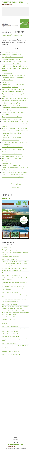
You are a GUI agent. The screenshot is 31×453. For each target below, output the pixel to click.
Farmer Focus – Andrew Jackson (13, 84)
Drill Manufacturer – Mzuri (10, 140)
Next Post (15, 187)
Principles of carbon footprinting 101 (14, 61)
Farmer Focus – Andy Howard (12, 105)
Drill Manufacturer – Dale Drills (12, 156)
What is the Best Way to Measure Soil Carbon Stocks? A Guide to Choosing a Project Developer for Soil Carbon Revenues (15, 312)
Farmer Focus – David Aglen (11, 138)
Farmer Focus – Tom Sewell (11, 119)
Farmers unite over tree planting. (13, 177)
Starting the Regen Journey (11, 54)
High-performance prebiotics (12, 117)
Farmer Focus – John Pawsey (12, 154)
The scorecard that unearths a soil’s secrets (13, 329)
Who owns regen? (8, 73)
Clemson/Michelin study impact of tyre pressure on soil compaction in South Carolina (15, 124)
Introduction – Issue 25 (9, 52)
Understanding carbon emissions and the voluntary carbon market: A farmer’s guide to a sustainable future (15, 101)
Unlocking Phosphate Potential (12, 158)
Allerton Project (7, 82)
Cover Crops (6, 35)
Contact (15, 442)
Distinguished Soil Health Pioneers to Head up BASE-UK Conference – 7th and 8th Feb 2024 (15, 68)
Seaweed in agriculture (10, 87)
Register (15, 440)
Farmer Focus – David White (11, 64)
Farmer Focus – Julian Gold (11, 165)
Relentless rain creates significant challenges (14, 299)
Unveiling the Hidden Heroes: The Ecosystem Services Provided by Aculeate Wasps (13, 78)
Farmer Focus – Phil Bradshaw (12, 147)
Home (15, 437)
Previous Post (16, 184)
